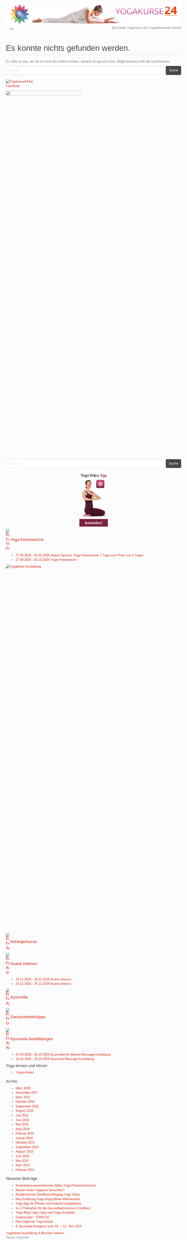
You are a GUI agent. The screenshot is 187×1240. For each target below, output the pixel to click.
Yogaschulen (25, 1072)
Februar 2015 (25, 1170)
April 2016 (23, 1129)
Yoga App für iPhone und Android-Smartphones (49, 1203)
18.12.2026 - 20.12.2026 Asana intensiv (43, 979)
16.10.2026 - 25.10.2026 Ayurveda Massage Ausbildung (55, 1059)
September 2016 (27, 1106)
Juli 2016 (22, 1115)
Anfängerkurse (23, 941)
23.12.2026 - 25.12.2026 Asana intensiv (43, 984)
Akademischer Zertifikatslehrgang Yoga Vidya (48, 1194)
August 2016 (24, 1111)
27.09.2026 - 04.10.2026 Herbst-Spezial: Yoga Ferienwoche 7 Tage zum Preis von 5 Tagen (79, 555)
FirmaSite (23, 1237)
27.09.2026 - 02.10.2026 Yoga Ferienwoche (46, 560)
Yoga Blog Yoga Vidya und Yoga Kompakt (45, 1212)
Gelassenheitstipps (27, 1016)
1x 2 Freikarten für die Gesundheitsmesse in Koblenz (53, 1208)
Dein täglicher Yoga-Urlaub (34, 1221)
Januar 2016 (24, 1138)
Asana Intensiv (23, 963)
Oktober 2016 (25, 1101)
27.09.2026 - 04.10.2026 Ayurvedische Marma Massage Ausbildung (63, 1054)
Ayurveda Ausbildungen (31, 1039)
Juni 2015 (22, 1156)
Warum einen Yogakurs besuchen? (40, 1190)
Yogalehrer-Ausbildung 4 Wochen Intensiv (35, 1233)
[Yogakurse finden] (93, 14)
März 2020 (23, 1088)
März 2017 (23, 1097)
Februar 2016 (25, 1133)
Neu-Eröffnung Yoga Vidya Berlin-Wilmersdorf (48, 1199)
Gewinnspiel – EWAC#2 (32, 1217)
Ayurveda (19, 997)
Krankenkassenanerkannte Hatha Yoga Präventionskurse (56, 1185)
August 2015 (24, 1151)
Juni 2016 (22, 1120)
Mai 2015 (22, 1161)
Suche (173, 70)
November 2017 (27, 1092)
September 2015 (27, 1147)
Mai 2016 (22, 1124)
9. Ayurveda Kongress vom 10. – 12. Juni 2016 (49, 1226)
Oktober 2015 (25, 1142)
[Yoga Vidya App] (93, 499)
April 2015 (23, 1165)
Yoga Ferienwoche (27, 539)
